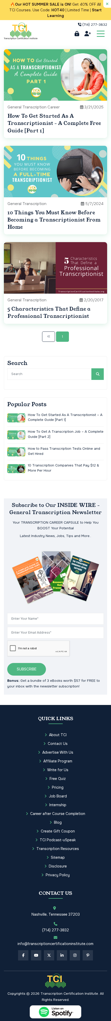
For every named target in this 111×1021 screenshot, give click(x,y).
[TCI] (55, 981)
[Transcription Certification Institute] (20, 31)
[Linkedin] (62, 955)
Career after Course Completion (57, 813)
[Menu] (100, 33)
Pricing (58, 787)
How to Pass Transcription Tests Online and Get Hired (64, 451)
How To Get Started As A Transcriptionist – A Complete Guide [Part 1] (65, 417)
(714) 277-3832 (94, 24)
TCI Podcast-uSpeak (58, 840)
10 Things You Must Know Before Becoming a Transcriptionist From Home (54, 220)
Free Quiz (58, 778)
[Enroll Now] (87, 34)
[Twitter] (49, 955)
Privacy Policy (58, 875)
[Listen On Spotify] (55, 1011)
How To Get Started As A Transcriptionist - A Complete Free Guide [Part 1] (54, 123)
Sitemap (58, 857)
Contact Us (58, 743)
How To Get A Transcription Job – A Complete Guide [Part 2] (66, 434)
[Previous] (48, 336)
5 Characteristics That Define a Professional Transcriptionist (49, 312)
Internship (57, 805)
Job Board (58, 796)
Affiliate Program (57, 761)
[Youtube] (36, 955)
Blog (58, 822)
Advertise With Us (57, 752)
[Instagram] (75, 955)
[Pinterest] (88, 955)
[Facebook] (23, 955)
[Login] (77, 34)
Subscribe (26, 669)
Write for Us (57, 770)
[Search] (97, 374)
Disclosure (58, 866)
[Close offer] (107, 4)
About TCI (58, 735)
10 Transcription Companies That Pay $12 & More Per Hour (63, 468)
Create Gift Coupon (58, 831)
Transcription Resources (57, 848)
